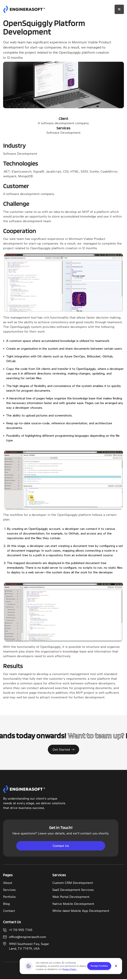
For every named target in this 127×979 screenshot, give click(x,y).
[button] (119, 9)
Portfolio (9, 897)
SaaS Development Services (73, 890)
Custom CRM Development (72, 883)
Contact (9, 911)
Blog (6, 904)
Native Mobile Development (73, 904)
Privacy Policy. (69, 969)
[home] (24, 9)
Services (9, 890)
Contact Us (61, 846)
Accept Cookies (99, 966)
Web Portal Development (71, 897)
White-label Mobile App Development (80, 911)
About (7, 883)
